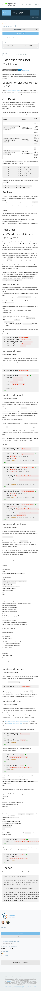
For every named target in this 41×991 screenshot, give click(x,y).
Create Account (26, 4)
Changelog (16, 54)
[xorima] (8, 922)
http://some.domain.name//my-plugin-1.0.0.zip (13, 795)
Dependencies (10, 54)
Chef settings (5, 815)
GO (34, 12)
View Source (20, 933)
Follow (21, 33)
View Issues (20, 936)
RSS (4, 23)
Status (26, 987)
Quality (23, 54)
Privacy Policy (28, 986)
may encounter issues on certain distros (14, 723)
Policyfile (5, 42)
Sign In (37, 4)
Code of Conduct (8, 986)
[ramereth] (3, 922)
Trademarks (9, 981)
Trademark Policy (19, 987)
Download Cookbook (20, 963)
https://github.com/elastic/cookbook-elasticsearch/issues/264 (17, 721)
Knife (16, 42)
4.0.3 (19, 29)
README (5, 53)
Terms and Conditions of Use (18, 986)
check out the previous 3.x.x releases (13, 90)
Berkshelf (11, 42)
